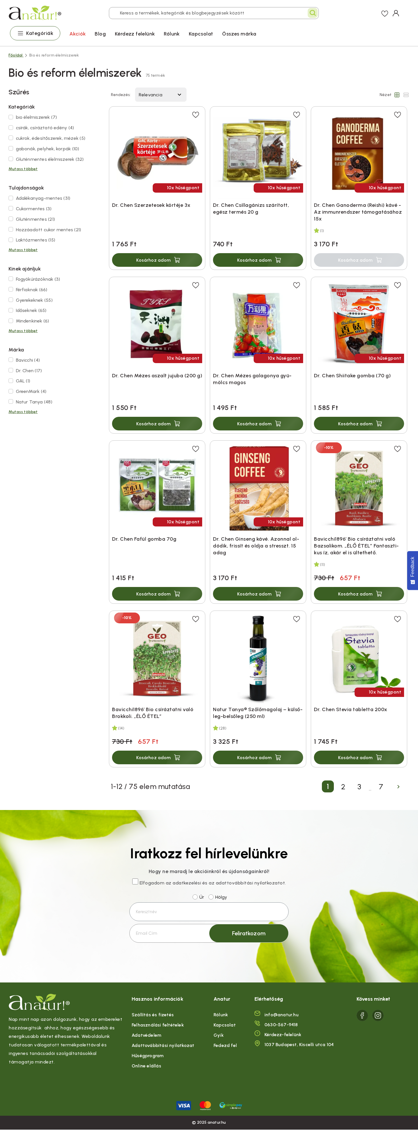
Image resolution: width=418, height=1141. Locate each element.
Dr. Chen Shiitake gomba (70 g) (352, 375)
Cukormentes (34, 208)
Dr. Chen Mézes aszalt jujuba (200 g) (157, 375)
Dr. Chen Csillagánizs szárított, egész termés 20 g (251, 208)
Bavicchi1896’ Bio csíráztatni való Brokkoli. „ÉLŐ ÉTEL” (152, 712)
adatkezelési (187, 883)
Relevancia (161, 94)
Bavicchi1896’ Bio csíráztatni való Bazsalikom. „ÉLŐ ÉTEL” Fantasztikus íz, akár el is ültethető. (356, 546)
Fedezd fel (225, 1045)
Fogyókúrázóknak (38, 279)
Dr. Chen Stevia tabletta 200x (350, 709)
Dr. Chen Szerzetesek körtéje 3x (151, 205)
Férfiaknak (31, 289)
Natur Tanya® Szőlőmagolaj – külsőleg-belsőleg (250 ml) (258, 712)
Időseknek (31, 310)
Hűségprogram (148, 1055)
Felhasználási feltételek (158, 1025)
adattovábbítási (234, 883)
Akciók (77, 34)
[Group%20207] (362, 1015)
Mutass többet (23, 168)
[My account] (396, 13)
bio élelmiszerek (36, 117)
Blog (100, 34)
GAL (23, 381)
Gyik (219, 1035)
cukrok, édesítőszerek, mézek (50, 138)
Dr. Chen (29, 370)
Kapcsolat (201, 34)
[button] (157, 260)
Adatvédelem (146, 1035)
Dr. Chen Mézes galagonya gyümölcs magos (252, 379)
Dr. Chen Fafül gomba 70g (144, 539)
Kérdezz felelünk (135, 34)
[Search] (313, 13)
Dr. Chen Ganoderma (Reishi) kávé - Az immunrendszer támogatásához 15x (358, 212)
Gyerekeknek (34, 300)
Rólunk (171, 34)
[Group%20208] (378, 1015)
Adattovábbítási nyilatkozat (163, 1045)
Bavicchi (28, 360)
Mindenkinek (32, 321)
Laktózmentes (35, 240)
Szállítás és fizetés (153, 1014)
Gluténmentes (35, 219)
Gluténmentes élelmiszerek (50, 159)
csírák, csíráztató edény (45, 127)
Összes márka (239, 34)
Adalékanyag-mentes (43, 198)
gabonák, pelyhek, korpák (47, 148)
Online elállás (146, 1066)
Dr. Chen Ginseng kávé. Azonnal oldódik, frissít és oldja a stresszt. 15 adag (256, 546)
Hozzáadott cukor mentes (48, 229)
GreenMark (31, 391)
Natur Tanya (34, 402)
